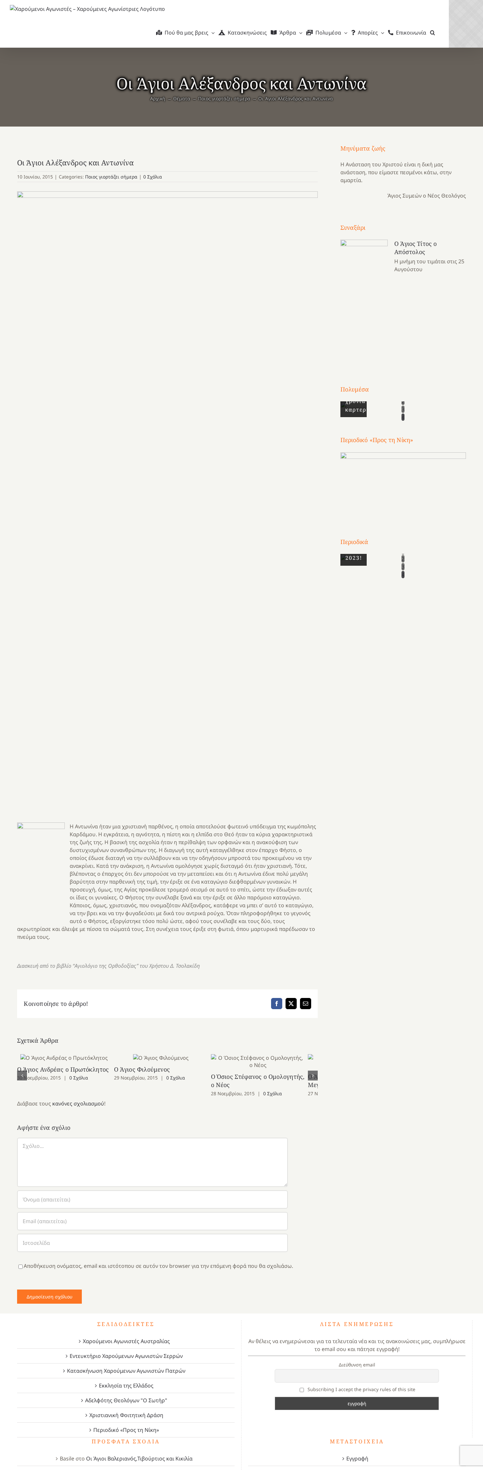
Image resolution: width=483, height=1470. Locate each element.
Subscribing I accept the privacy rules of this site (360, 1389)
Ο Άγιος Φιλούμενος (167, 1057)
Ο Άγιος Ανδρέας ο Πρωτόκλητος (66, 1057)
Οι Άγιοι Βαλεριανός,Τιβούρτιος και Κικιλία (139, 1458)
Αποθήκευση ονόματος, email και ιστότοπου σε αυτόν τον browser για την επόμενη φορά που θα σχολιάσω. (158, 1265)
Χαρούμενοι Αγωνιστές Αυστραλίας (126, 1341)
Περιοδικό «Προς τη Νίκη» (126, 1430)
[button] (432, 32)
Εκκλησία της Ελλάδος (126, 1385)
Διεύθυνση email (357, 1365)
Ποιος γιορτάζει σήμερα (111, 177)
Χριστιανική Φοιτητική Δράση (126, 1415)
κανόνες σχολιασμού (78, 1103)
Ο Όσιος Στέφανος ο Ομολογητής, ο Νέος (269, 1061)
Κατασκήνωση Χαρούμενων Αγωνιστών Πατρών (126, 1370)
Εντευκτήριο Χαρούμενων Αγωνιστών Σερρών (126, 1356)
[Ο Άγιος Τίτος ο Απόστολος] (364, 300)
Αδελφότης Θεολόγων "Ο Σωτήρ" (126, 1400)
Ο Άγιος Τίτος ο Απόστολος (415, 248)
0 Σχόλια (152, 177)
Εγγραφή (357, 1458)
